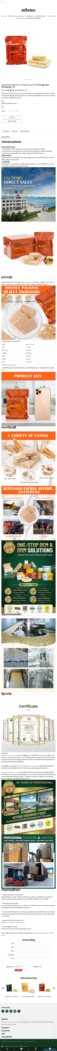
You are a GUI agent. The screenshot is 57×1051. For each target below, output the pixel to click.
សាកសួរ (11, 117)
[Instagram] (14, 1011)
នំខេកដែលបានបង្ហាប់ (24, 131)
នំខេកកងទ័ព (14, 131)
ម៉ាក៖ (2, 105)
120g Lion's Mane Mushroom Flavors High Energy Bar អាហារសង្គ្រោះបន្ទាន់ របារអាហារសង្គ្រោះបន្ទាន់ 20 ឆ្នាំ (28, 996)
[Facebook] (2, 1011)
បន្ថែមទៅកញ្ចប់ (11, 121)
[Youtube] (10, 1011)
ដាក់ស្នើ (18, 970)
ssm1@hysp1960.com (23, 1046)
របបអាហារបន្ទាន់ (5, 131)
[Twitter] (6, 1011)
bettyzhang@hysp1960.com (10, 1046)
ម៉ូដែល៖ (3, 101)
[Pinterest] (18, 1011)
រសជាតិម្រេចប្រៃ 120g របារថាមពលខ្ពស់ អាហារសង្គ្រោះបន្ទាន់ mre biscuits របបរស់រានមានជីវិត (44, 996)
